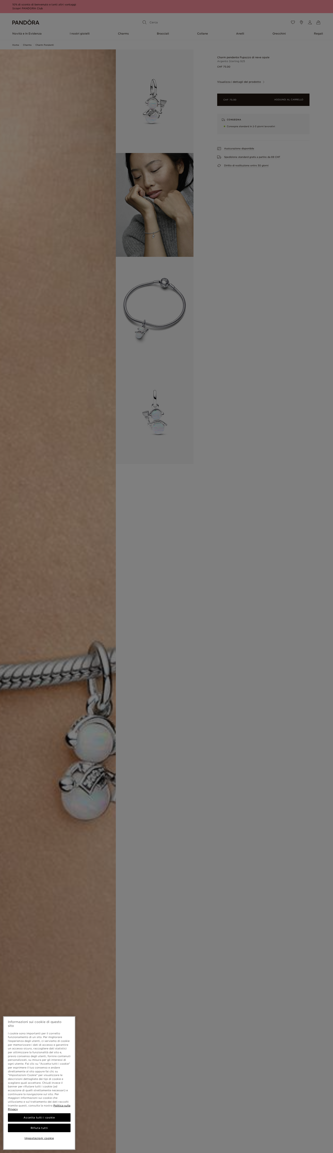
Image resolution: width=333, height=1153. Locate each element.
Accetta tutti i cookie (39, 1117)
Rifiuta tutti (39, 1127)
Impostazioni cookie (39, 1138)
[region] (39, 1083)
